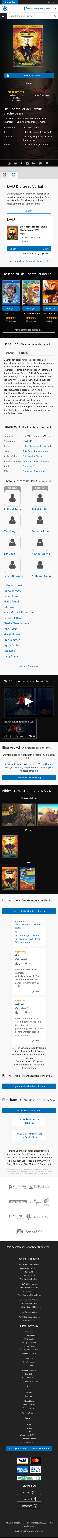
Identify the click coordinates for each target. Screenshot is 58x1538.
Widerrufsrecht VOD (29, 1438)
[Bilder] (34, 163)
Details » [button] (24, 241)
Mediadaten (29, 1526)
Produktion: (9, 127)
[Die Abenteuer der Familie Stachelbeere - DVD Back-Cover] (28, 878)
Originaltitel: (10, 435)
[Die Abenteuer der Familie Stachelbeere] (28, 46)
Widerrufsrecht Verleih (29, 1435)
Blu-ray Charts (29, 1346)
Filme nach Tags (29, 1320)
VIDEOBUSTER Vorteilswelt (29, 1317)
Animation (33, 144)
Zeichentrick (29, 455)
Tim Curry (27, 136)
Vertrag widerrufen (40, 1448)
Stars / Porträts (29, 1404)
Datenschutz (23, 1522)
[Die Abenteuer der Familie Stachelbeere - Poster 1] (10, 846)
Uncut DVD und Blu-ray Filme (29, 1295)
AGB (29, 1431)
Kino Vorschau (29, 1362)
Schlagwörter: (10, 455)
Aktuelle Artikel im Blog (29, 777)
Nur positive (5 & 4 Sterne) (27, 935)
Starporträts (29, 767)
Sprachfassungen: (12, 460)
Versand (48, 253)
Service (29, 1418)
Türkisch (45, 460)
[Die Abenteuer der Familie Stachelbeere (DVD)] (12, 232)
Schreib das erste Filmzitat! (29, 1120)
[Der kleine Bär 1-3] (31, 292)
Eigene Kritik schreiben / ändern (29, 911)
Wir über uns (11, 1522)
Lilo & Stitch (11, 313)
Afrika (39, 455)
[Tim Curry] (12, 520)
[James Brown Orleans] (12, 565)
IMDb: (7, 471)
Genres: (7, 144)
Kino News (29, 1396)
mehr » (43, 121)
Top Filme (29, 1332)
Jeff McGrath (46, 132)
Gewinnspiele (46, 767)
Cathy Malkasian (31, 132)
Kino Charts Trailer (29, 1377)
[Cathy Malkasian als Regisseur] (12, 498)
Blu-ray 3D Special (29, 1413)
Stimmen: (8, 136)
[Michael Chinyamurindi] (40, 542)
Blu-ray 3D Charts (29, 1353)
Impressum (36, 1522)
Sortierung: (20, 920)
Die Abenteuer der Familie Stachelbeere (19, 721)
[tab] (4, 175)
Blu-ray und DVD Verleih (29, 1264)
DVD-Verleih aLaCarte (39, 8)
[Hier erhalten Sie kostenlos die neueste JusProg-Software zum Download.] (29, 1477)
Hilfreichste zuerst (23, 924)
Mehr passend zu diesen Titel (29, 329)
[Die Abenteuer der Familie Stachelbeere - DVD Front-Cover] (10, 878)
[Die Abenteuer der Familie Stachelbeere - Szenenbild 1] (19, 815)
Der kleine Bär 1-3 (31, 313)
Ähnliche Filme (11, 321)
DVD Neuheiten (29, 1335)
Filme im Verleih (29, 1326)
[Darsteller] (22, 163)
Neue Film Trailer (29, 1370)
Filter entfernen (22, 942)
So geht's (29, 210)
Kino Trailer (29, 1374)
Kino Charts (29, 1365)
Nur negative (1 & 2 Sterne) (28, 938)
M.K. (17, 955)
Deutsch (27, 460)
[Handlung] (10, 163)
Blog (35, 770)
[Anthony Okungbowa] (40, 565)
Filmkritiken (29, 1401)
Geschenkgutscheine (29, 1303)
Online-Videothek (29, 1258)
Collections (16, 767)
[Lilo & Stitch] (11, 292)
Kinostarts (29, 1358)
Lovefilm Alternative (29, 1312)
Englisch (36, 460)
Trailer (29, 83)
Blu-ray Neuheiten (29, 1342)
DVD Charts (29, 1339)
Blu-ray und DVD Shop (29, 1268)
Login (47, 2)
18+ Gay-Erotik (29, 1275)
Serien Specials (29, 1408)
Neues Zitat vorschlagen (29, 1110)
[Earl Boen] (12, 542)
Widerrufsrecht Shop (29, 1442)
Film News (29, 1392)
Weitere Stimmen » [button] (29, 666)
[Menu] (3, 16)
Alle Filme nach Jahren (29, 1279)
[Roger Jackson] (40, 520)
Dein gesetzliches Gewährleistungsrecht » (29, 260)
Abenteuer (44, 144)
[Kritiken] (41, 163)
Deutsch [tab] (10, 352)
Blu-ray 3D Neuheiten (29, 1349)
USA (25, 127)
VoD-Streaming (29, 1291)
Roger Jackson (40, 136)
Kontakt (29, 1428)
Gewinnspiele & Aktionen (29, 1300)
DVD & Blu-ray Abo (29, 1284)
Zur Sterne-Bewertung (34, 471)
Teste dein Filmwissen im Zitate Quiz (29, 1135)
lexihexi (19, 1004)
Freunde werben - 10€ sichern (29, 1307)
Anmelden (10, 2)
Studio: (7, 465)
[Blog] (28, 163)
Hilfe (29, 1424)
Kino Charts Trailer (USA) (29, 1381)
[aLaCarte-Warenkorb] (53, 2)
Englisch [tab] (23, 352)
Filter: (17, 932)
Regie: (7, 132)
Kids (25, 144)
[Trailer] (16, 163)
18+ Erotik (29, 1272)
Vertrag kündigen (17, 1448)
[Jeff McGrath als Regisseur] (40, 498)
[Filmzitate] (48, 163)
